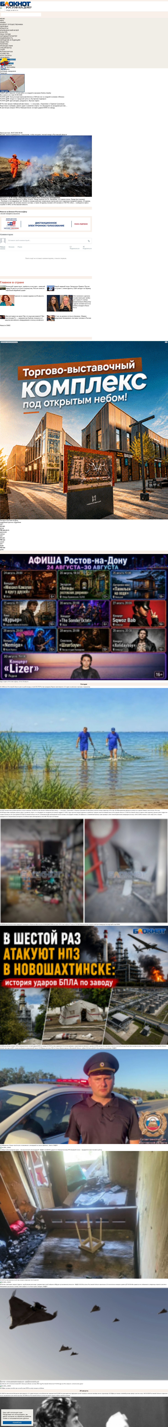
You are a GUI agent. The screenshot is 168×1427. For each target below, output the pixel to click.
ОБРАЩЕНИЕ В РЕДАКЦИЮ (10, 40)
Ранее (20, 247)
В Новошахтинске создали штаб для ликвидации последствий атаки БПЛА (99, 924)
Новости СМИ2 (5, 325)
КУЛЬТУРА (4, 32)
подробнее (17, 522)
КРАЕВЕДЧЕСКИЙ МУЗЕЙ (9, 30)
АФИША (3, 22)
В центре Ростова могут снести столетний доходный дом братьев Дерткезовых (119, 1046)
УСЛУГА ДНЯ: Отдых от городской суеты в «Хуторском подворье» (23, 99)
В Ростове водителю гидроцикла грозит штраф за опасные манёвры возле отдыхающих (84, 1393)
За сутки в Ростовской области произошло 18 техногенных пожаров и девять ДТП (105, 1284)
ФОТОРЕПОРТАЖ (6, 52)
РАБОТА (13, 59)
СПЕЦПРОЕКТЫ (6, 48)
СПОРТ (2, 50)
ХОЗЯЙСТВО (4, 54)
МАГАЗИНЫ (11, 67)
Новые (2, 247)
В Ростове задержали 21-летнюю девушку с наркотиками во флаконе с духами (72, 1046)
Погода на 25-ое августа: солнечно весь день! (70, 1383)
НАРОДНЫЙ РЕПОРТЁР (8, 36)
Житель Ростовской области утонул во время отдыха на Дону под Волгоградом (48, 1395)
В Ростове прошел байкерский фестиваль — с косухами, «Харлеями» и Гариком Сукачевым (60, 810)
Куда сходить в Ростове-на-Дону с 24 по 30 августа (14, 681)
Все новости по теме (7, 95)
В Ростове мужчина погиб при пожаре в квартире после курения (21, 1280)
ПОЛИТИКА (4, 44)
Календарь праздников (8, 71)
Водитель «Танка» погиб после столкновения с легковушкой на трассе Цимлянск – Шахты (28, 1145)
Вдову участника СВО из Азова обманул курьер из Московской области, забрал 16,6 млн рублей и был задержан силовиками (77, 1048)
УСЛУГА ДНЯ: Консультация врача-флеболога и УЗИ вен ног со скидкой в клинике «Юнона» (32, 97)
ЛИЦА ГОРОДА (5, 34)
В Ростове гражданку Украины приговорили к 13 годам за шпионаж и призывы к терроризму (64, 686)
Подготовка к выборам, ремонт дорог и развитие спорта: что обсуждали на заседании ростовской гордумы (33, 812)
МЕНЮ (2, 19)
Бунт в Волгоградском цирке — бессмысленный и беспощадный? (21, 1149)
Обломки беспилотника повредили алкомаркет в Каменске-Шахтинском (23, 924)
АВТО (2, 20)
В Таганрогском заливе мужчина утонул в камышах (17, 810)
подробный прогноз (6, 522)
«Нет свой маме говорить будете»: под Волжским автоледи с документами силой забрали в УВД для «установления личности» (38, 1284)
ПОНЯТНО (17, 1423)
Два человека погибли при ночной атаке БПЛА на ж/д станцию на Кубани (23, 1388)
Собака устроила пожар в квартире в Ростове (101, 810)
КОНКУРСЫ (4, 28)
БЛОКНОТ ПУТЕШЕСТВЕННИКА (11, 24)
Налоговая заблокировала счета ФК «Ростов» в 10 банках (42, 816)
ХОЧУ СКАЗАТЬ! (6, 55)
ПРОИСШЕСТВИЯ (6, 46)
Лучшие (11, 247)
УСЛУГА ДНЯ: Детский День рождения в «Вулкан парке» (19, 101)
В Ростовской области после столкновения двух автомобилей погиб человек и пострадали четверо (50, 814)
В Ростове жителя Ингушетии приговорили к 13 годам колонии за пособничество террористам (29, 1393)
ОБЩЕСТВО (4, 42)
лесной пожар (5, 214)
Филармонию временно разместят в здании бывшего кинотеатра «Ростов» (139, 810)
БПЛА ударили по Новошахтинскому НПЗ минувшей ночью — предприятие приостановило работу (75, 1149)
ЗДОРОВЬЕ (4, 26)
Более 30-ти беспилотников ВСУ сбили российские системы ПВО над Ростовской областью (28, 1383)
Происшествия (5, 133)
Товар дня (3, 73)
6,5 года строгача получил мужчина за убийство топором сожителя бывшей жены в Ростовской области (95, 812)
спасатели (16, 214)
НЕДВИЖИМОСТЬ (6, 38)
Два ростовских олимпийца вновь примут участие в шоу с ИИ (129, 1393)
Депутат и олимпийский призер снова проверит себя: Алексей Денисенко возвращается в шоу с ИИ (109, 814)
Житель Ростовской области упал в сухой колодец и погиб (19, 686)
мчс (11, 214)
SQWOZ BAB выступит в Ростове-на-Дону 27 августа (60, 924)
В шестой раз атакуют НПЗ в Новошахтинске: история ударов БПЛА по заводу (25, 1046)
